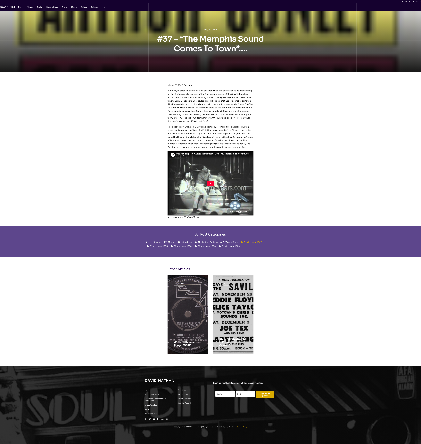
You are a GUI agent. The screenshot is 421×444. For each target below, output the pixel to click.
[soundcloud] (416, 1)
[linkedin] (413, 1)
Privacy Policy (242, 427)
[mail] (420, 1)
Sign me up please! (265, 394)
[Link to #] (418, 7)
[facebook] (402, 1)
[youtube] (409, 1)
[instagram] (406, 1)
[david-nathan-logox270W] (159, 380)
